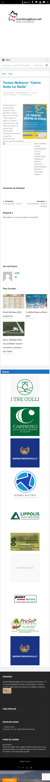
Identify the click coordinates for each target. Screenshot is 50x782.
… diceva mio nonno (9, 727)
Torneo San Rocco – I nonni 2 (12, 202)
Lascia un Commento (9, 95)
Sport (11, 74)
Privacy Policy (25, 762)
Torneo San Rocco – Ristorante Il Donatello (37, 204)
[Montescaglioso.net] (25, 16)
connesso (15, 217)
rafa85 (17, 273)
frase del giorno (7, 745)
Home (4, 74)
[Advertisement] (25, 38)
